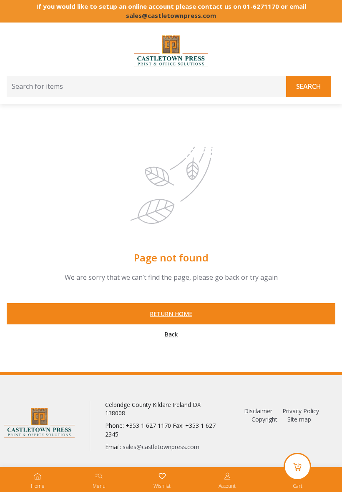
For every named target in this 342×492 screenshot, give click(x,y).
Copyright (264, 419)
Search (308, 86)
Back (171, 334)
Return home (171, 314)
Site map (299, 419)
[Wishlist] (162, 476)
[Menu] (99, 476)
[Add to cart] (297, 466)
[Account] (227, 476)
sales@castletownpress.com (171, 15)
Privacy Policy (300, 411)
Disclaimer (258, 411)
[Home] (37, 476)
